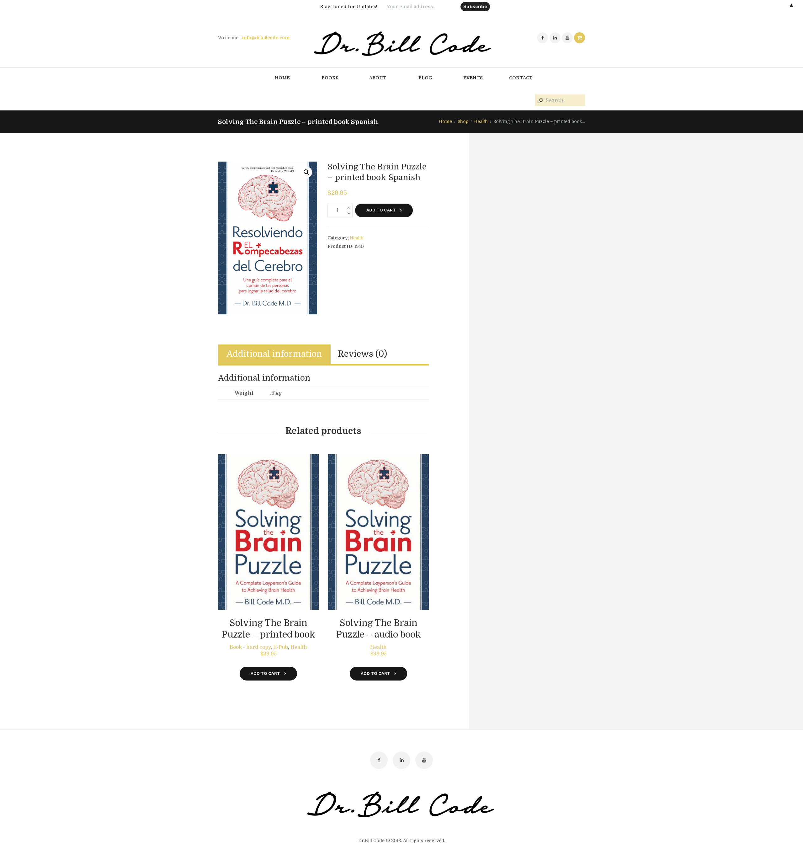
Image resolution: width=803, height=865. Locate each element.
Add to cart (381, 210)
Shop (463, 121)
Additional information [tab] (274, 354)
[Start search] (540, 100)
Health (481, 121)
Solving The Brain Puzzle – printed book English (268, 634)
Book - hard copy (250, 647)
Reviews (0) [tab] (362, 354)
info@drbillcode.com (266, 37)
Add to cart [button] (265, 673)
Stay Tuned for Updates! (348, 6)
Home (445, 121)
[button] (306, 172)
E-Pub (280, 647)
